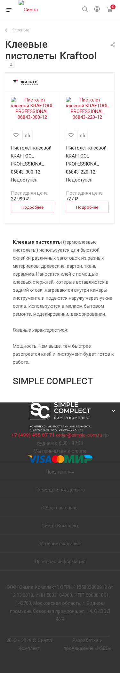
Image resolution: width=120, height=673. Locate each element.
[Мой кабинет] (97, 10)
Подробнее (32, 207)
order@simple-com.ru (79, 435)
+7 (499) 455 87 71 (33, 435)
